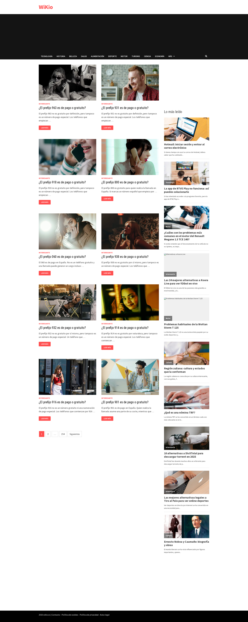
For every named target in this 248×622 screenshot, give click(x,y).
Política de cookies (70, 614)
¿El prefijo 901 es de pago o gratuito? (124, 402)
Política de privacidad (89, 614)
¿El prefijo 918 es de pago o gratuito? (62, 182)
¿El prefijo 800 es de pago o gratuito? (124, 182)
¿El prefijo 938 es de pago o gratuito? (124, 257)
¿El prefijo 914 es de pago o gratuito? (124, 328)
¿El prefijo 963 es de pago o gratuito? (62, 108)
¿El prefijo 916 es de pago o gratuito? (62, 402)
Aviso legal (105, 614)
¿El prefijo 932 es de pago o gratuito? (62, 328)
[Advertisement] (124, 33)
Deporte (112, 56)
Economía (159, 56)
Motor (124, 56)
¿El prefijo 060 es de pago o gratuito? (62, 257)
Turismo (136, 56)
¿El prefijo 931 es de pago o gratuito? (124, 108)
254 (63, 434)
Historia (61, 56)
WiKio (46, 6)
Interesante (44, 104)
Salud (84, 56)
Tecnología (46, 56)
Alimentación (97, 56)
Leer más (45, 128)
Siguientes (75, 434)
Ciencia (147, 56)
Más (170, 56)
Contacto (56, 614)
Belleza (73, 56)
